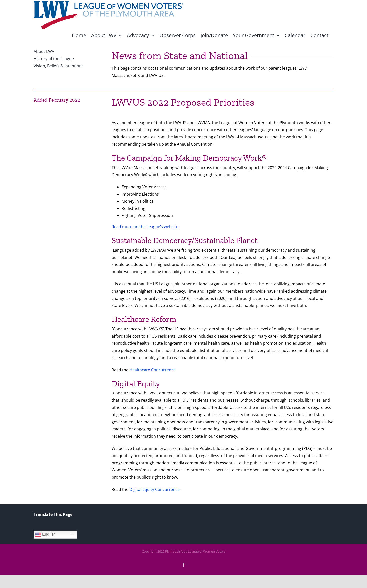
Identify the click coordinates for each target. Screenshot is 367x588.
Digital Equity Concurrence (154, 489)
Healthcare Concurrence (152, 370)
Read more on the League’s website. (145, 226)
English (48, 534)
